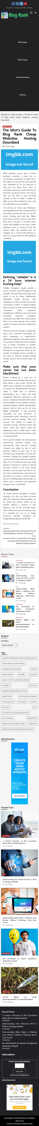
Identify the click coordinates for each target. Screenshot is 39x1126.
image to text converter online (15, 680)
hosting (9, 524)
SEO (22, 112)
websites (16, 524)
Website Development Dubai (13, 724)
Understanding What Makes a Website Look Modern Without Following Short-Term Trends (25, 593)
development (7, 674)
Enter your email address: (19, 1061)
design (34, 669)
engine (21, 674)
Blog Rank (5, 114)
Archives (5, 641)
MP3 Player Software (28, 696)
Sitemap (30, 8)
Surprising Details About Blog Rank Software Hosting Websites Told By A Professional (19, 531)
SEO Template (7, 718)
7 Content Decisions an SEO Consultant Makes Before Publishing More (25, 565)
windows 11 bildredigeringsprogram (17, 729)
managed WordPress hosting (14, 691)
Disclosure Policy (20, 8)
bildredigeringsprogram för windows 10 (19, 658)
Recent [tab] (4, 554)
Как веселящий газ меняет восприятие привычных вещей (25, 609)
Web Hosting (22, 60)
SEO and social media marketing (15, 713)
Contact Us (10, 8)
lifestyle (33, 685)
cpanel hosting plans (11, 669)
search (34, 702)
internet (6, 685)
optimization (8, 702)
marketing (6, 696)
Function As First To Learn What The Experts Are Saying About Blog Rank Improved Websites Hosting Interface (19, 539)
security (6, 707)
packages (22, 702)
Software (22, 95)
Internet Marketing (22, 77)
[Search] (35, 13)
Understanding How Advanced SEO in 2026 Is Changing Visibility (25, 578)
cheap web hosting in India (13, 663)
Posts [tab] (11, 554)
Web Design (22, 42)
